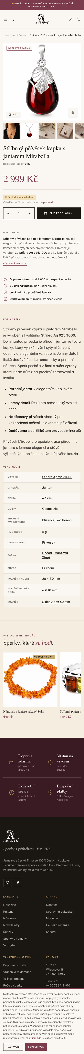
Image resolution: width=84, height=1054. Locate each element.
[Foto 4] (47, 131)
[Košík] (79, 19)
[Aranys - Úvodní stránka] (42, 19)
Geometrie (50, 509)
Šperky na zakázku (59, 911)
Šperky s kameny (15, 938)
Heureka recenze (57, 925)
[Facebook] (18, 883)
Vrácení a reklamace (17, 972)
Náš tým (51, 904)
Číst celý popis (13, 263)
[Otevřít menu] (5, 19)
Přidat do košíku (62, 213)
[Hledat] (12, 19)
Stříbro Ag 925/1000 (57, 477)
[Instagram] (7, 883)
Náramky (9, 918)
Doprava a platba (15, 965)
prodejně (48, 202)
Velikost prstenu (13, 978)
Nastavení (13, 1047)
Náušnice (9, 904)
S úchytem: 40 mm (56, 602)
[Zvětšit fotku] (73, 112)
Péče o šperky (12, 985)
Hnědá (47, 553)
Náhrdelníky (11, 925)
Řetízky (8, 932)
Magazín (52, 918)
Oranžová (60, 553)
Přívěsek (48, 542)
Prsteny (8, 911)
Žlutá (46, 558)
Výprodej (9, 945)
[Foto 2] (11, 131)
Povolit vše (36, 1047)
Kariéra (51, 932)
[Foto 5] (65, 131)
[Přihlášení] (71, 19)
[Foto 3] (29, 131)
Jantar (47, 488)
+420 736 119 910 (58, 985)
